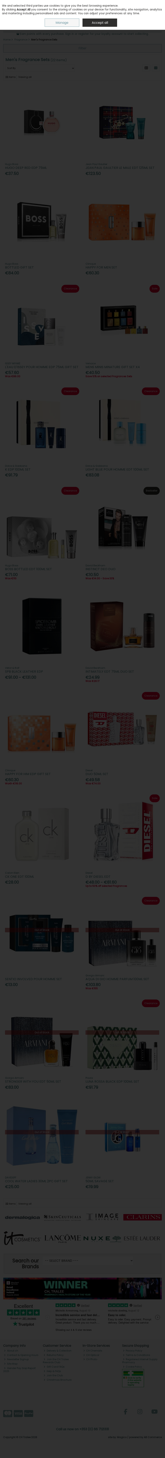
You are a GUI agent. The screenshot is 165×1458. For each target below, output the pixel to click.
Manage (62, 22)
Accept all (100, 22)
